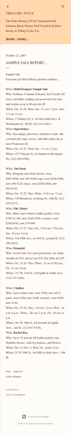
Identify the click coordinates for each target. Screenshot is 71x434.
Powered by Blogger (38, 416)
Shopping (17, 376)
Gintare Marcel (45, 423)
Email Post (18, 371)
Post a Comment (15, 394)
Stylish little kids (22, 253)
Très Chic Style (20, 13)
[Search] (63, 5)
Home (10, 39)
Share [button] (8, 371)
